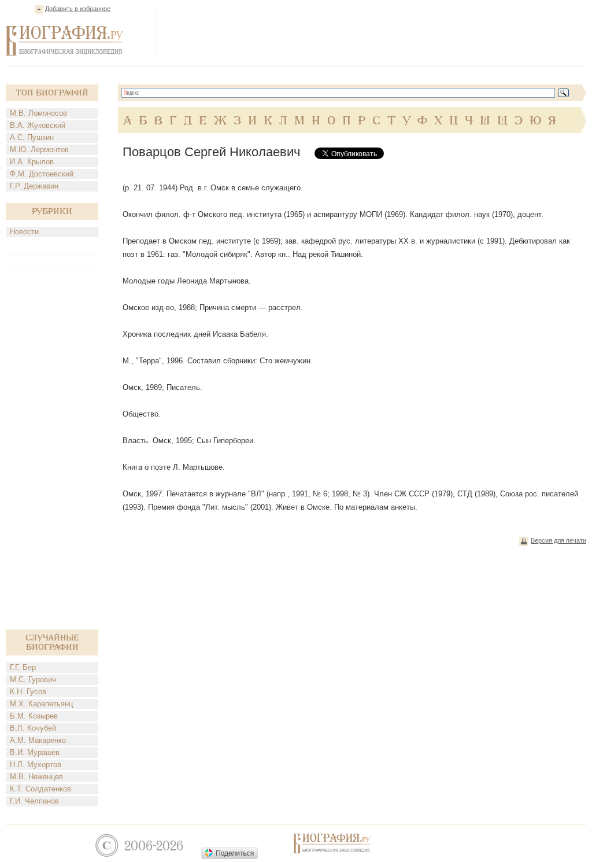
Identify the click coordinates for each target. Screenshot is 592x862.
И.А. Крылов (32, 161)
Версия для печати (558, 540)
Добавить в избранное (77, 8)
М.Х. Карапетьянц (41, 703)
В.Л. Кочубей (33, 728)
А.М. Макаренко (38, 740)
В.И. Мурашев (35, 752)
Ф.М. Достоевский (41, 174)
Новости (24, 231)
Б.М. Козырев (34, 716)
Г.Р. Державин (34, 186)
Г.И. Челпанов (34, 801)
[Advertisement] (375, 31)
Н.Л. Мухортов (35, 764)
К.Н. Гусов (28, 691)
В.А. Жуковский (37, 125)
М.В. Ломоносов (38, 113)
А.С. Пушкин (32, 137)
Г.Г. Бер (23, 667)
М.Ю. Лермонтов (39, 149)
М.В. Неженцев (36, 776)
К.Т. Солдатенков (40, 788)
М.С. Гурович (33, 679)
